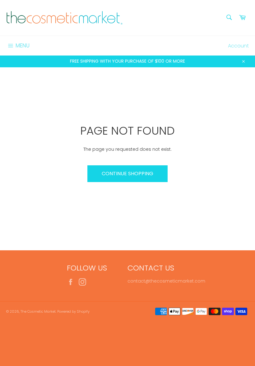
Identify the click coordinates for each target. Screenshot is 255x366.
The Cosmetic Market (38, 311)
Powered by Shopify (73, 311)
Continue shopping (127, 173)
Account (238, 45)
